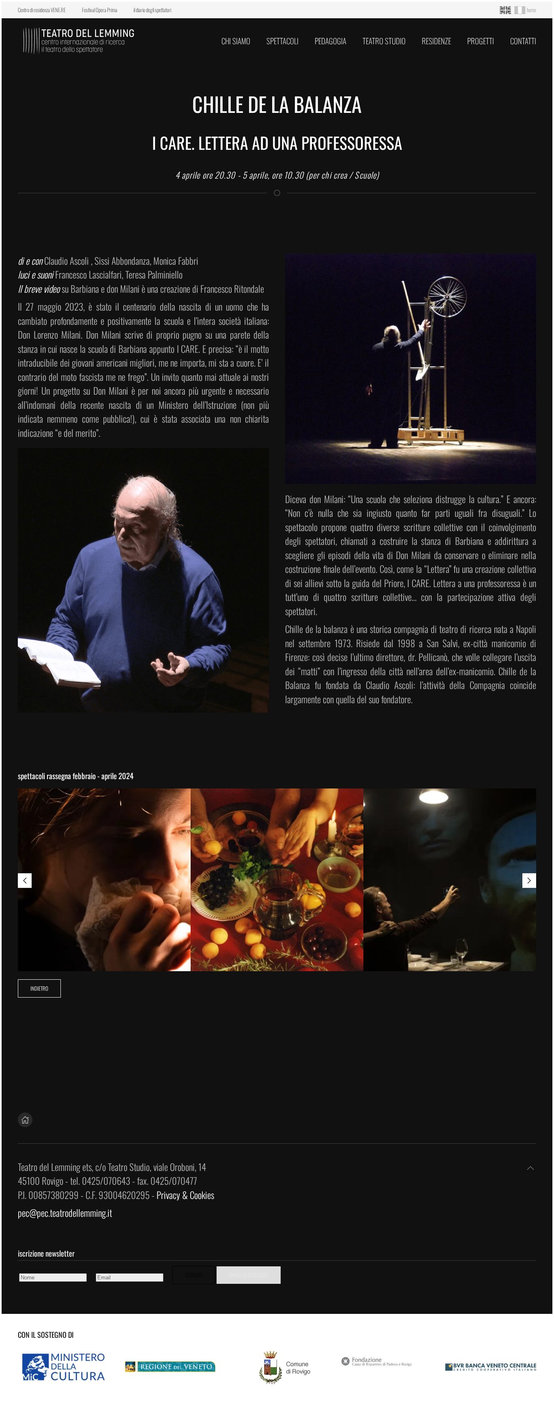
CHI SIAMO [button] (235, 40)
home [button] (531, 10)
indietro (39, 988)
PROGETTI (480, 40)
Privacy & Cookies (185, 1195)
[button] (25, 880)
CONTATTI (523, 40)
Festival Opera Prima (99, 10)
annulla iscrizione (248, 1275)
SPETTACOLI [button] (282, 40)
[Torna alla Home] (79, 40)
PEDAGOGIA (330, 40)
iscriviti (193, 1275)
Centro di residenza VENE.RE (42, 10)
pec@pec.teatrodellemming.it (65, 1213)
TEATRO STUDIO (384, 40)
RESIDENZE (436, 40)
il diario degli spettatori (152, 10)
